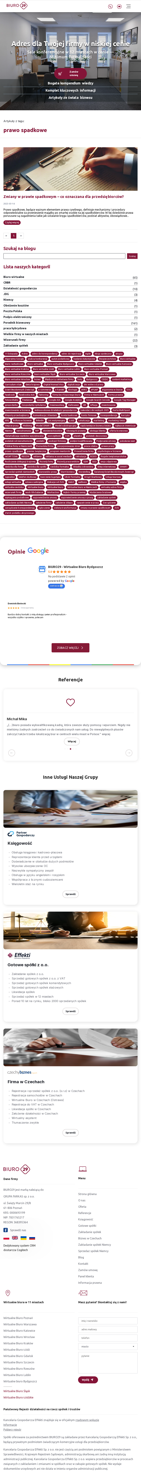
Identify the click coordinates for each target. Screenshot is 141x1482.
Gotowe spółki (87, 1225)
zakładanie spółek (106, 497)
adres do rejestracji (71, 353)
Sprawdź (71, 894)
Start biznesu (67, 472)
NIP (37, 430)
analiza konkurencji (37, 359)
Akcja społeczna (103, 353)
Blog (81, 1257)
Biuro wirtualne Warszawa (102, 374)
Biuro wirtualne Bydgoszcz (60, 364)
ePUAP (94, 389)
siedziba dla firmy (14, 466)
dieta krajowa (33, 384)
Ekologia (72, 389)
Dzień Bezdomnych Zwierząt (19, 389)
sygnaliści (10, 477)
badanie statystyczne (84, 359)
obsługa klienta (98, 430)
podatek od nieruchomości (18, 441)
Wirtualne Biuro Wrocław (19, 1337)
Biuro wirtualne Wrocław (17, 379)
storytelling (84, 472)
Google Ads (54, 400)
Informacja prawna (90, 1282)
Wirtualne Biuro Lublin (17, 1375)
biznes (37, 379)
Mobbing (27, 425)
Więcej (72, 741)
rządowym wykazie (87, 1420)
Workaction (53, 492)
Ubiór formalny (72, 477)
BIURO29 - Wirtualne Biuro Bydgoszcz (75, 566)
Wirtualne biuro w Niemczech (82, 487)
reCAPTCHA (11, 456)
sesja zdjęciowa (109, 461)
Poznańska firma (44, 446)
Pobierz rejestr (12, 1429)
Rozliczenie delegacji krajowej (20, 461)
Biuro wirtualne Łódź (43, 369)
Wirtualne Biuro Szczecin (18, 1362)
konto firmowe (89, 415)
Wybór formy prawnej (74, 492)
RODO (93, 456)
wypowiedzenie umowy (45, 497)
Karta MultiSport (121, 410)
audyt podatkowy (60, 359)
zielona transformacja (65, 507)
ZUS (117, 507)
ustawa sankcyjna (34, 482)
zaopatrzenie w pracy (88, 502)
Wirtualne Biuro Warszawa (20, 1324)
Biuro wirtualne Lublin (69, 369)
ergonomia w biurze (112, 389)
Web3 (71, 482)
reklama (37, 456)
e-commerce (44, 389)
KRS (7, 420)
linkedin (40, 420)
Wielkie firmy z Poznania (103, 482)
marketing (99, 420)
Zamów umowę (73, 73)
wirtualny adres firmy (112, 487)
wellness (82, 482)
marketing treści (116, 420)
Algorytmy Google (14, 359)
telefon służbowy (27, 477)
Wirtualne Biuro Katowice (19, 1330)
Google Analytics (73, 400)
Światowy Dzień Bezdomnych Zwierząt (114, 472)
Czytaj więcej (12, 222)
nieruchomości (24, 430)
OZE (67, 436)
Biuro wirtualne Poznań (96, 369)
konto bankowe (69, 415)
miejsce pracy (12, 425)
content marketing (121, 379)
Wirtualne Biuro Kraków (18, 1343)
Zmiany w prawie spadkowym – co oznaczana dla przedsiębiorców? (63, 196)
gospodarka (11, 405)
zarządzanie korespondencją (20, 507)
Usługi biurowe (113, 477)
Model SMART (43, 425)
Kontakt (83, 1263)
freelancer (27, 400)
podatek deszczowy (96, 436)
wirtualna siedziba (14, 487)
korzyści (125, 415)
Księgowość (85, 1219)
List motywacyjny (56, 420)
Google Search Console (98, 400)
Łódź (71, 420)
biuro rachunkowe (14, 364)
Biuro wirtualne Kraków (17, 369)
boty (80, 379)
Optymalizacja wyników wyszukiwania (24, 436)
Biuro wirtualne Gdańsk (90, 364)
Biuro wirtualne (35, 364)
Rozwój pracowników (68, 461)
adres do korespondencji (44, 353)
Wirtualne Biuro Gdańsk (18, 1356)
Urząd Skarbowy (92, 477)
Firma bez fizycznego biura (66, 394)
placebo (78, 436)
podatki (40, 441)
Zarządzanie (109, 502)
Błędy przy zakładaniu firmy (59, 379)
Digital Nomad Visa (53, 384)
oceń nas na (54, 586)
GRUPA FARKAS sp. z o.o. (18, 1196)
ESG (129, 389)
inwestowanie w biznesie (17, 410)
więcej (106, 734)
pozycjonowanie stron (68, 446)
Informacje (10, 1424)
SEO (94, 461)
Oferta (82, 1206)
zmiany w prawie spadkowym (95, 507)
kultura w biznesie (22, 420)
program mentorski (60, 451)
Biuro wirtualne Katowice (119, 364)
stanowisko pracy (48, 472)
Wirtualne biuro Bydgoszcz (20, 1381)
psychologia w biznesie (109, 451)
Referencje (84, 1213)
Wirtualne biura (35, 487)
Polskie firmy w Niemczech (18, 446)
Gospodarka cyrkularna (34, 405)
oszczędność (54, 436)
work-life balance (34, 492)
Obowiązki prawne (76, 430)
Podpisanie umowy (106, 441)
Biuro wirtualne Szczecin (72, 374)
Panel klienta (86, 1276)
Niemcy (8, 430)
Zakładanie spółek (89, 1232)
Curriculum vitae (13, 384)
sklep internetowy (106, 466)
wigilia (123, 482)
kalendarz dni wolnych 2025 (95, 410)
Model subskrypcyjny (65, 425)
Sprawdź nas (18, 1230)
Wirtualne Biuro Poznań (18, 1318)
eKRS (84, 389)
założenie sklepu (64, 502)
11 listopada (11, 353)
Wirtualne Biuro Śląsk (16, 1391)
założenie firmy (43, 502)
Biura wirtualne (127, 359)
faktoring (43, 394)
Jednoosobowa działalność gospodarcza (55, 410)
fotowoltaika (11, 400)
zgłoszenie (44, 507)
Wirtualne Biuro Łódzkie (18, 1397)
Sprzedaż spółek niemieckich (20, 472)
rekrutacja (81, 456)
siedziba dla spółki (36, 466)
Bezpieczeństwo (107, 359)
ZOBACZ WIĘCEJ (68, 647)
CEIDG (105, 379)
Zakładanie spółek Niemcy (94, 1244)
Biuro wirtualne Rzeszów (17, 374)
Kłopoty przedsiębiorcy (17, 415)
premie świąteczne (36, 451)
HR (84, 405)
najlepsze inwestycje (125, 425)
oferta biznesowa (119, 430)
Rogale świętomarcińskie (113, 456)
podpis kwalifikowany (81, 441)
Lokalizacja (84, 420)
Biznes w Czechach (90, 1238)
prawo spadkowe (14, 451)
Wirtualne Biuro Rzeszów (19, 1368)
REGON (25, 456)
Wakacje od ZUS (55, 482)
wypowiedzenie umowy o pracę (77, 497)
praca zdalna (90, 446)
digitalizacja (74, 384)
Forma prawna (115, 394)
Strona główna (87, 1194)
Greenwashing (57, 405)
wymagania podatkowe (17, 497)
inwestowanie (109, 405)
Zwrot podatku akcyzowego (19, 513)
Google (41, 400)
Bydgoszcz (91, 379)
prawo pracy (107, 446)
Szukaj (132, 256)
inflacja (93, 405)
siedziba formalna (59, 466)
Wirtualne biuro (55, 487)
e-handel (59, 389)
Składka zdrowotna (83, 466)
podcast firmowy (57, 441)
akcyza (119, 353)
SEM (85, 461)
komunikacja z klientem (45, 415)
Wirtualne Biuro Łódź (16, 1349)
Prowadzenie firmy (84, 451)
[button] (12, 753)
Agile (88, 353)
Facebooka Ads (27, 394)
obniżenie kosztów (52, 430)
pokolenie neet (127, 441)
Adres (25, 353)
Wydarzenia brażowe (100, 492)
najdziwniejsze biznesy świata (95, 425)
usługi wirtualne (13, 482)
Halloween (73, 405)
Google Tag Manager (125, 400)
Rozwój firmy (46, 461)
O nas (81, 1200)
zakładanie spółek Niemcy (18, 502)
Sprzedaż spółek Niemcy (93, 1251)
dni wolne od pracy (93, 384)
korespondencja (109, 415)
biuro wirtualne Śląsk (45, 374)
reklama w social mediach (59, 456)
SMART (124, 466)
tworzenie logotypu (50, 477)
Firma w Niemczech (94, 394)
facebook (10, 394)
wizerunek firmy (13, 492)
